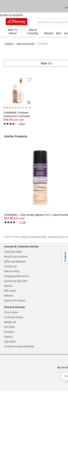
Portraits (9, 331)
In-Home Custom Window (19, 346)
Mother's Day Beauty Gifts (33, 236)
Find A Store (11, 312)
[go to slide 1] (17, 102)
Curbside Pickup (13, 317)
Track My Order (13, 251)
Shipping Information (16, 276)
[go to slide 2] (20, 102)
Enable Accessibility (11, 14)
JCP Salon (9, 326)
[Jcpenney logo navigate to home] (16, 21)
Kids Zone (10, 341)
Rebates (9, 295)
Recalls (8, 285)
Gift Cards (10, 290)
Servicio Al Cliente (14, 300)
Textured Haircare (56, 236)
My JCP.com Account (16, 256)
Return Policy (12, 271)
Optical (8, 336)
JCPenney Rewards (15, 261)
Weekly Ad (10, 322)
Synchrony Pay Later (16, 281)
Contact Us (10, 266)
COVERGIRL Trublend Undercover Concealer (16, 114)
